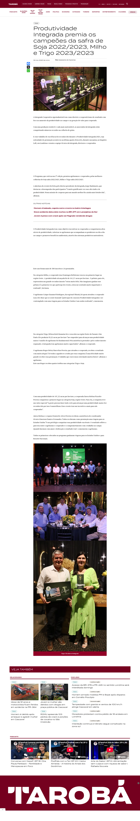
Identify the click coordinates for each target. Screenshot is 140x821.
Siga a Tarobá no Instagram (70, 653)
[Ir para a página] (127, 3)
